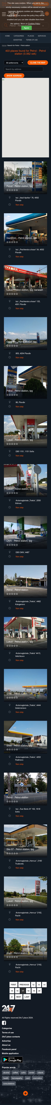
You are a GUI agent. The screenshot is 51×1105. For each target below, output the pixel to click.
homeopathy (17, 1078)
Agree (26, 28)
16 (17, 990)
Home (4, 45)
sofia (23, 1072)
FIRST (13, 984)
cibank (40, 1072)
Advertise (6, 1040)
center (31, 1072)
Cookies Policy (34, 24)
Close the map (37, 62)
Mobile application (10, 1053)
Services (42, 36)
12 (33, 984)
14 (44, 984)
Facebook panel (9, 1049)
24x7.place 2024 (26, 1017)
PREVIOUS (24, 984)
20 (39, 990)
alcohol (6, 1072)
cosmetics (37, 1078)
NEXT (18, 996)
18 (28, 990)
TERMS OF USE (32, 40)
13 (39, 984)
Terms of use (8, 1032)
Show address (14, 75)
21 (12, 996)
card (28, 1078)
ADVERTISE (17, 40)
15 (12, 990)
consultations (9, 1083)
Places (31, 36)
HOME (7, 36)
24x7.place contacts (11, 1036)
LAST (27, 996)
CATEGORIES (19, 36)
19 (34, 990)
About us (6, 1044)
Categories (7, 1028)
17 (23, 990)
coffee (15, 1072)
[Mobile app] (12, 1059)
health (5, 1078)
